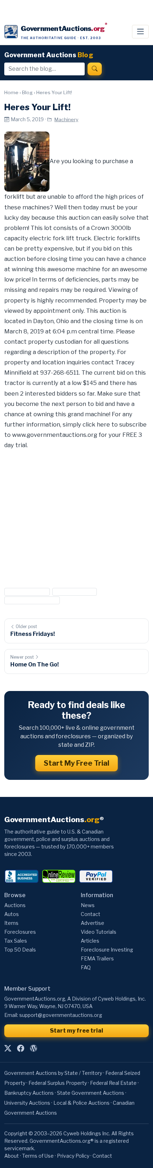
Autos (11, 914)
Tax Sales (15, 941)
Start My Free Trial (76, 763)
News (88, 905)
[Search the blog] (95, 69)
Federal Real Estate (113, 1083)
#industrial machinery (32, 600)
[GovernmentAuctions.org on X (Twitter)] (7, 1048)
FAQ (86, 967)
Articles (90, 941)
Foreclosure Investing (107, 950)
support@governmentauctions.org (60, 1015)
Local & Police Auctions (81, 1103)
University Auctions (27, 1103)
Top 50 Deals (20, 950)
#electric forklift (27, 591)
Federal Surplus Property (57, 1083)
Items (11, 923)
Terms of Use (38, 1156)
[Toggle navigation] (140, 31)
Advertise (92, 923)
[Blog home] (33, 1048)
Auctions (15, 905)
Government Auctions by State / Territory (53, 1073)
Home (11, 92)
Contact (90, 914)
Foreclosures (20, 932)
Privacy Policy (73, 1156)
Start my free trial (76, 1030)
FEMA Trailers (97, 958)
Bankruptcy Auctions (29, 1093)
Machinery (66, 119)
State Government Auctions (90, 1093)
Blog (27, 92)
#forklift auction (74, 591)
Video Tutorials (98, 932)
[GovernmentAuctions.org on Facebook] (20, 1048)
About (11, 1156)
